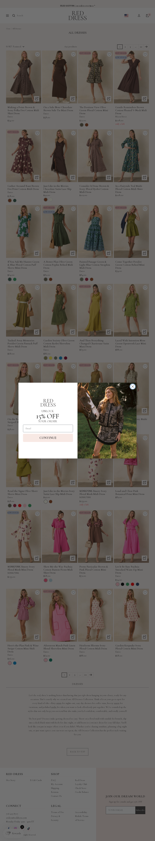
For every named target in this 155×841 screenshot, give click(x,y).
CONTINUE (48, 438)
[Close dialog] (132, 386)
